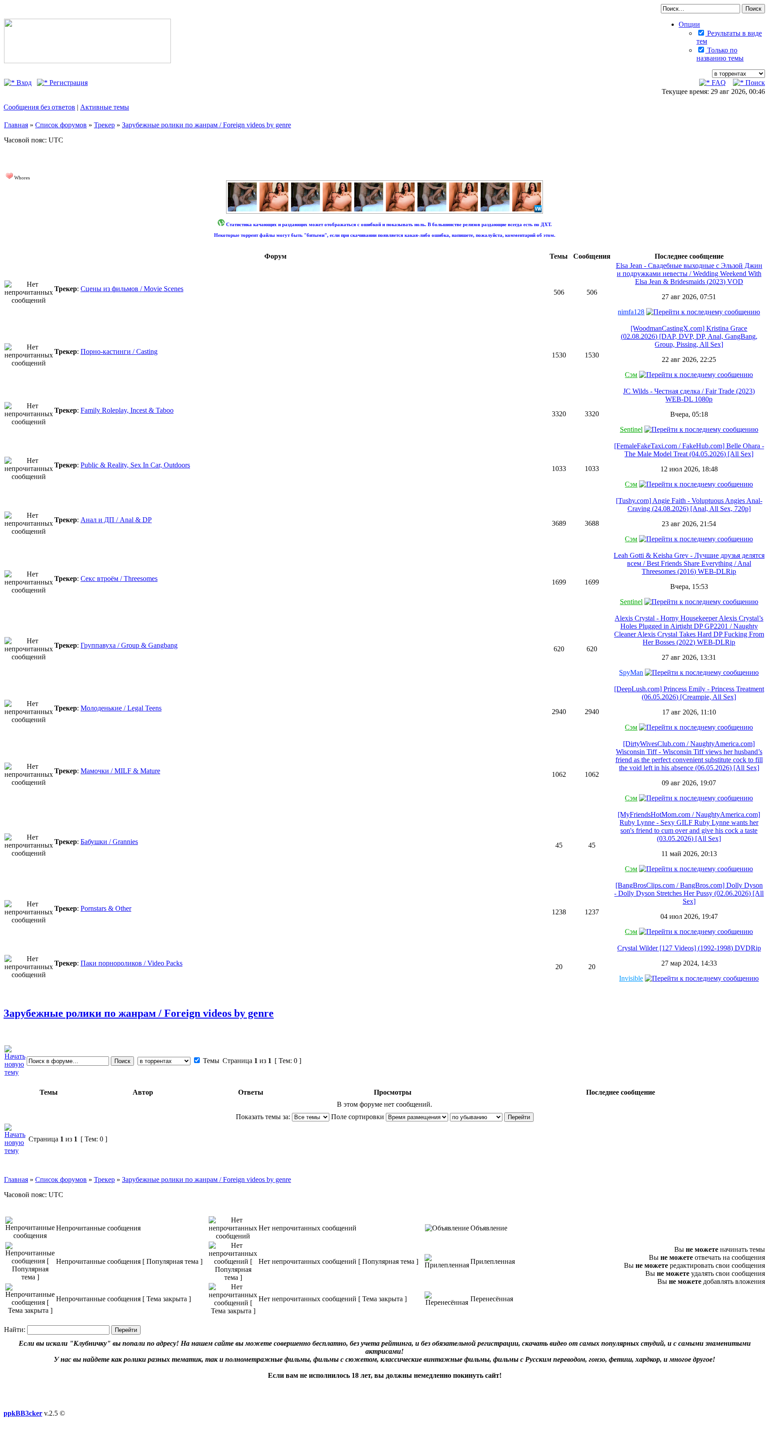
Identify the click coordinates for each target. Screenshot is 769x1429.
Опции (689, 24)
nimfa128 (631, 312)
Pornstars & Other (106, 908)
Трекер (104, 125)
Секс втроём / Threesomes (119, 578)
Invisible (631, 978)
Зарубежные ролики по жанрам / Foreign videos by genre (206, 125)
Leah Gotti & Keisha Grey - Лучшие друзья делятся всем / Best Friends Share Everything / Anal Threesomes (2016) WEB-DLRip (689, 563)
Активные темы (104, 107)
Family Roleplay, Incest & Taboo (127, 410)
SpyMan (631, 672)
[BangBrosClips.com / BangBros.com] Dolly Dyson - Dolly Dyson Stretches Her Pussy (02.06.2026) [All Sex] (689, 893)
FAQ (718, 82)
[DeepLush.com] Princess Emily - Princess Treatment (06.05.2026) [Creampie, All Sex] (689, 693)
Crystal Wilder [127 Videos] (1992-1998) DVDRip (689, 948)
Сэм (631, 374)
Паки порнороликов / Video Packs (131, 963)
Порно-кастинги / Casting (119, 351)
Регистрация (68, 82)
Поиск (754, 82)
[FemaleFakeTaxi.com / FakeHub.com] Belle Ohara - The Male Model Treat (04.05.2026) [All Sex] (689, 450)
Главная (16, 125)
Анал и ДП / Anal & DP (116, 520)
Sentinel (631, 429)
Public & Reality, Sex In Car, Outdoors (135, 465)
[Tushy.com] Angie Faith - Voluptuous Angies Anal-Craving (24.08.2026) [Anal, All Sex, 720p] (689, 504)
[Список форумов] (87, 61)
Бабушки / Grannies (109, 841)
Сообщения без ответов (39, 107)
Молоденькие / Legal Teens (121, 708)
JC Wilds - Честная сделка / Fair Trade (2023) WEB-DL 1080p (689, 395)
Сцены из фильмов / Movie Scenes (132, 288)
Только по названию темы (720, 54)
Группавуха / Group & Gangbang (129, 645)
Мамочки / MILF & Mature (120, 771)
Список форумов (61, 125)
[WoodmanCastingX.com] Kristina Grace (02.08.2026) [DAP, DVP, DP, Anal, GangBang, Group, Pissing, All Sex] (689, 336)
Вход (23, 82)
